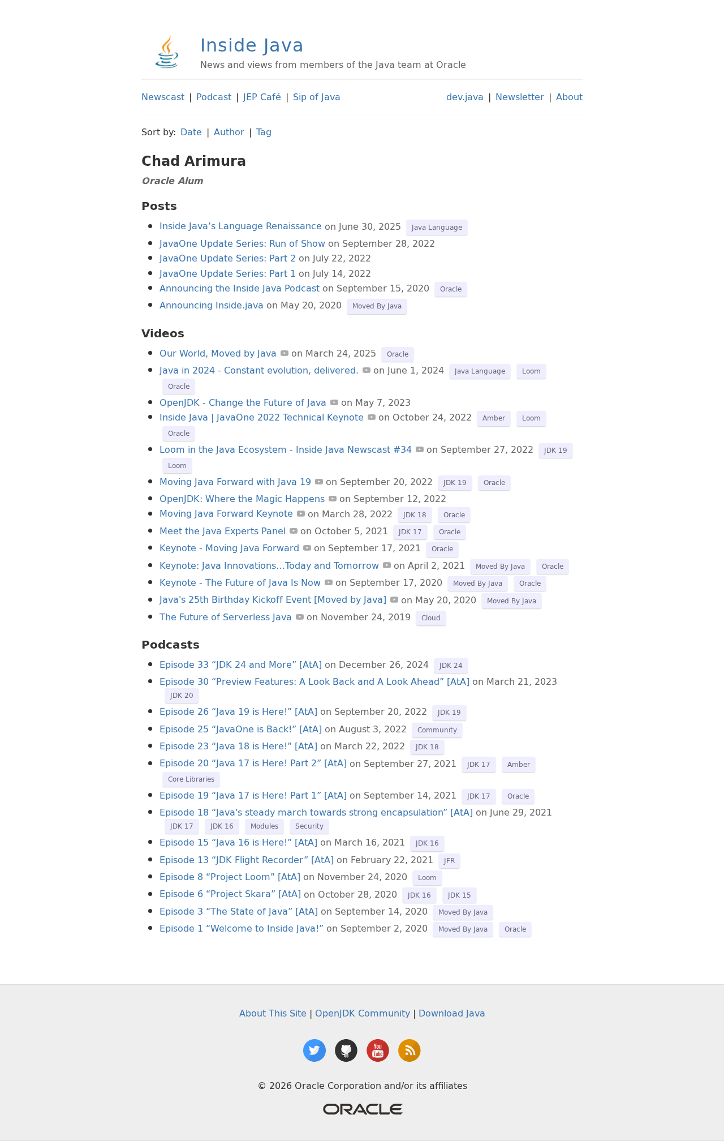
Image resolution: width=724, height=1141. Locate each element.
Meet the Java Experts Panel (223, 531)
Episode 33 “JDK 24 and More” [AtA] (241, 664)
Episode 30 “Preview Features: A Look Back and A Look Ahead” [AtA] (314, 681)
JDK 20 (181, 695)
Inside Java (252, 44)
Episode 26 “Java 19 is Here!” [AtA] (238, 711)
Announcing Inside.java (212, 305)
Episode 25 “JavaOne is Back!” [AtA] (241, 729)
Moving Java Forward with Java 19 (235, 482)
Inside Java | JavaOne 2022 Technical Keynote (262, 417)
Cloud (431, 618)
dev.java (465, 97)
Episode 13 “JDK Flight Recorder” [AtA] (247, 860)
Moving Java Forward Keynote (226, 514)
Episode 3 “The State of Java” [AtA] (239, 911)
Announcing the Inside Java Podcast (240, 288)
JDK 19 (555, 450)
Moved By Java (377, 306)
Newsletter (519, 97)
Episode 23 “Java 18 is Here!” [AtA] (238, 746)
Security (309, 826)
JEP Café (262, 97)
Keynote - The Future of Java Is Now (240, 582)
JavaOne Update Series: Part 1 (228, 273)
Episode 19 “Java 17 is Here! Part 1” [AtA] (253, 795)
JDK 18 (414, 515)
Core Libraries (191, 779)
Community (437, 730)
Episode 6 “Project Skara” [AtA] (230, 894)
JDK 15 (459, 895)
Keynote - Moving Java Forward (229, 548)
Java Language (437, 227)
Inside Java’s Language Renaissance (241, 226)
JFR (449, 861)
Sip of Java (317, 97)
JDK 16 (222, 826)
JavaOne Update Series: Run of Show (242, 243)
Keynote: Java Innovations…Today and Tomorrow (269, 565)
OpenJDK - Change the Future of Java (243, 402)
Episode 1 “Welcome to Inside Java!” (242, 928)
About (569, 97)
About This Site (273, 1013)
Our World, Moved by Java (218, 353)
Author (229, 132)
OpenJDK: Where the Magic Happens (242, 499)
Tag (264, 132)
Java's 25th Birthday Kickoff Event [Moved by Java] (273, 600)
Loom (531, 371)
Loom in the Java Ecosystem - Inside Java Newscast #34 (286, 449)
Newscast (162, 97)
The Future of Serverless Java (226, 617)
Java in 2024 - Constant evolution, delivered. (259, 370)
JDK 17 (410, 532)
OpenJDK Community (362, 1013)
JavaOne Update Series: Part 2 (228, 258)
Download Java (452, 1013)
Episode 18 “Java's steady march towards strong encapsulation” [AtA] (316, 812)
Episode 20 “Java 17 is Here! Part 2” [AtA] (253, 763)
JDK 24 (451, 665)
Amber (493, 418)
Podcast (213, 97)
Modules (264, 826)
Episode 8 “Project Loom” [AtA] (230, 877)
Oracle (451, 289)
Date (191, 132)
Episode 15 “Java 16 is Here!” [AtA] (238, 842)
